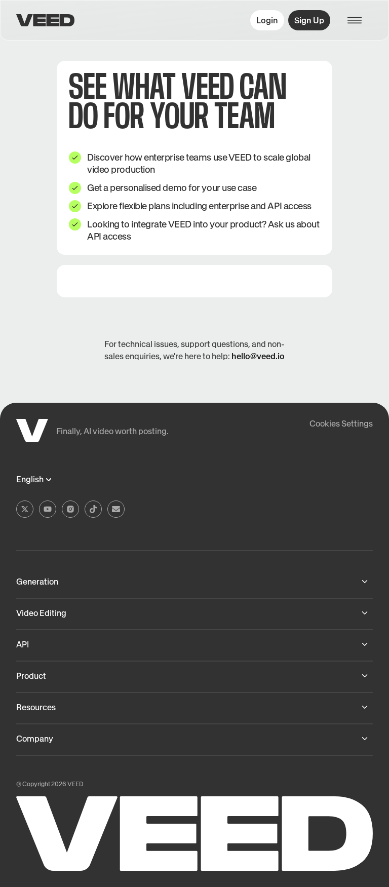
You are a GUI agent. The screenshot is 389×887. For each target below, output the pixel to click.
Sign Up (309, 20)
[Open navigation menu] (359, 20)
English (30, 479)
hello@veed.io (258, 356)
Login (267, 20)
